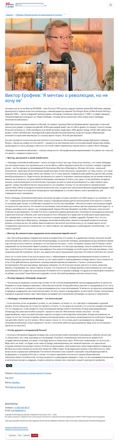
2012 (11, 378)
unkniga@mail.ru (18, 410)
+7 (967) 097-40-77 (22, 407)
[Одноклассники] (10, 365)
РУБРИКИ (12, 435)
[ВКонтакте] (7, 365)
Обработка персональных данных (16, 430)
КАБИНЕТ (26, 435)
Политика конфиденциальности (16, 427)
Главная (9, 15)
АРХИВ (34, 435)
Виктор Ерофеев (17, 387)
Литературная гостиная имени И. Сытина (32, 373)
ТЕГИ (19, 435)
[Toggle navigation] (110, 5)
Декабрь (16, 382)
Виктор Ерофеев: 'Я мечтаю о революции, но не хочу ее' (56, 97)
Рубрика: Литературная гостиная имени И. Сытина (39, 15)
